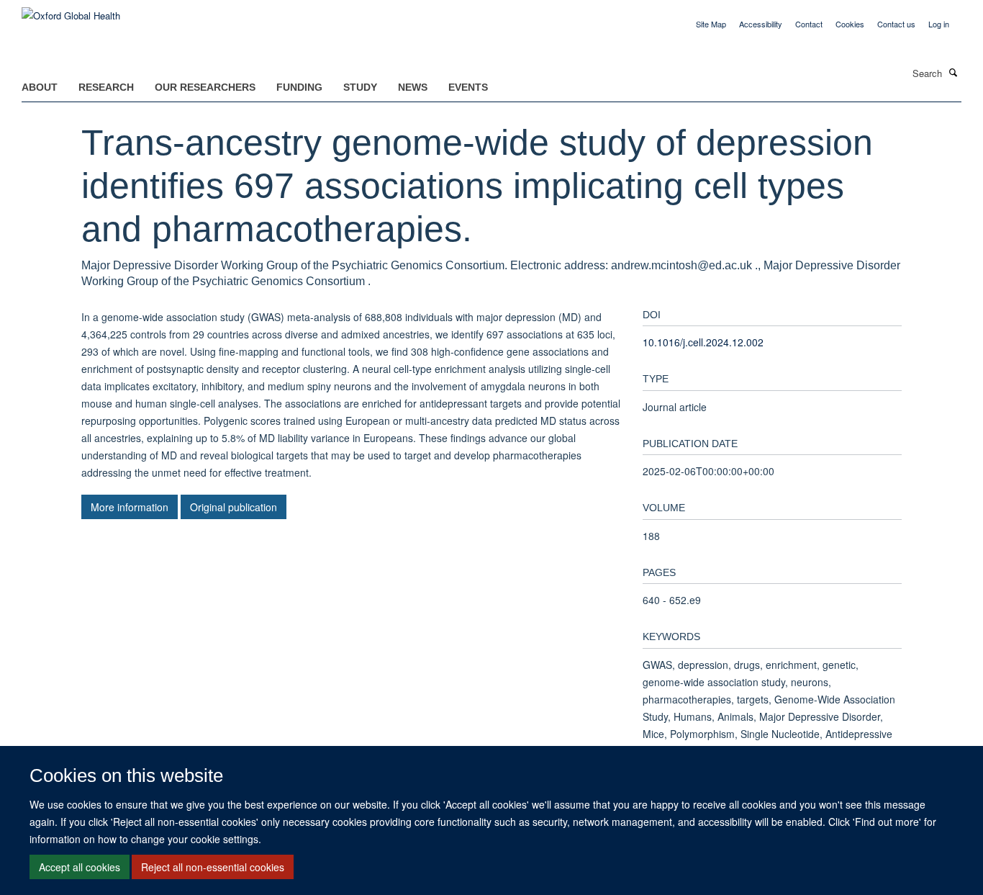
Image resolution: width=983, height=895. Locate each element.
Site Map (711, 24)
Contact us (896, 24)
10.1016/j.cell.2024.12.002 (703, 342)
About (40, 87)
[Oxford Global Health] (71, 10)
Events (468, 87)
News (412, 87)
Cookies (849, 24)
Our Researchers (205, 87)
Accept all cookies (79, 867)
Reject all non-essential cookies (212, 867)
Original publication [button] (233, 507)
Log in (938, 24)
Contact (809, 24)
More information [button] (129, 507)
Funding (299, 87)
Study (360, 87)
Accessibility (760, 24)
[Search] (953, 72)
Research (106, 87)
